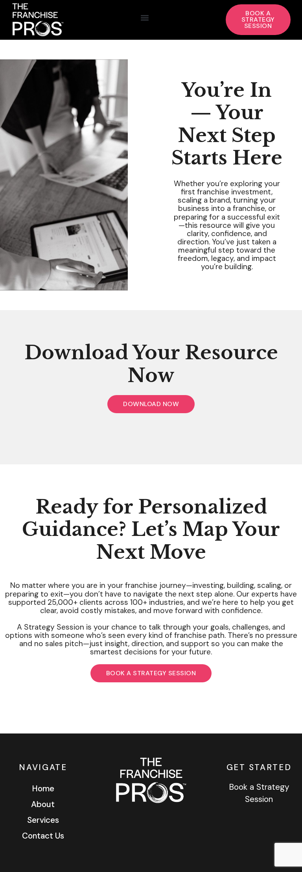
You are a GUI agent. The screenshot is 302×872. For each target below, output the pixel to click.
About (43, 804)
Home (43, 788)
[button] (144, 17)
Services (43, 820)
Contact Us (43, 835)
